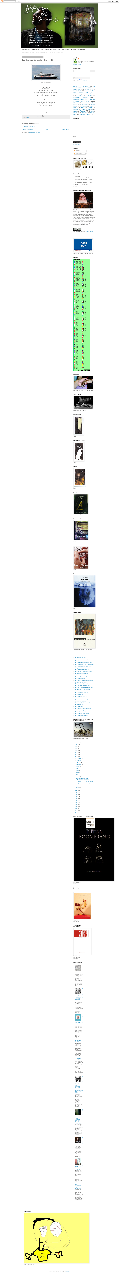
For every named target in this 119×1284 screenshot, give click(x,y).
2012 (76, 804)
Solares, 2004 (65, 49)
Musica (82, 107)
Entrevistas (76, 97)
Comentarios (78, 153)
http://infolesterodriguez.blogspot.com (83, 671)
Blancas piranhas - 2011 (28, 52)
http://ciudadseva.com (80, 698)
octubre (78, 762)
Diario (79, 95)
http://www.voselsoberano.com (82, 673)
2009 (76, 810)
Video (88, 114)
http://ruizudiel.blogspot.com (81, 710)
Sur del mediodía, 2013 (41, 52)
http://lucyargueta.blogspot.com (82, 669)
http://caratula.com (79, 706)
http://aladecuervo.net (80, 678)
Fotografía (87, 97)
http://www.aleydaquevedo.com (82, 676)
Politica (92, 111)
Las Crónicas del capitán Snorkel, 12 (84, 781)
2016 (76, 796)
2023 (76, 750)
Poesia (75, 111)
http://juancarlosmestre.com (81, 696)
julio (77, 768)
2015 (76, 798)
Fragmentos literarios (78, 99)
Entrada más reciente (28, 129)
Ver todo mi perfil (77, 64)
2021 (76, 754)
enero (77, 787)
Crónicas (78, 93)
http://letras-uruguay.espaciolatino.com (84, 680)
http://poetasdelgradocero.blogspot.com (84, 664)
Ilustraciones (86, 103)
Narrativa (75, 109)
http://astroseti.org (79, 704)
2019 (76, 790)
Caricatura (87, 90)
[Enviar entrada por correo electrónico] (43, 115)
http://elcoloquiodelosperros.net (82, 703)
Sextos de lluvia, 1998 (37, 49)
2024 (76, 748)
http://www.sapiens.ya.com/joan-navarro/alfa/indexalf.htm (82, 700)
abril (77, 774)
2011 (76, 806)
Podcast (89, 109)
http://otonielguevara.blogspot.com (83, 711)
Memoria (84, 104)
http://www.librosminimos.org (81, 692)
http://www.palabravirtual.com (82, 691)
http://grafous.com (79, 668)
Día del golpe (78, 1058)
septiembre (79, 764)
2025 (76, 746)
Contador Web (76, 144)
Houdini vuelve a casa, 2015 (56, 52)
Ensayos (90, 95)
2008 (76, 812)
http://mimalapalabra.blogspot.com (83, 666)
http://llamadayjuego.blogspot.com (83, 708)
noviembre (79, 760)
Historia (75, 103)
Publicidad (84, 112)
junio (77, 770)
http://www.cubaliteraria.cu (81, 682)
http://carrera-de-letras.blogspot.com (83, 659)
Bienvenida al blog (89, 89)
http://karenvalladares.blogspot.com (83, 662)
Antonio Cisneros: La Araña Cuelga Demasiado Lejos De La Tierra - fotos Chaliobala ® (79, 1116)
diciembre (78, 758)
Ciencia (81, 92)
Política (75, 112)
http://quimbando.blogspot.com (82, 660)
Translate (85, 80)
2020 (76, 756)
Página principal (26, 49)
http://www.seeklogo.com (80, 657)
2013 (76, 802)
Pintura (83, 109)
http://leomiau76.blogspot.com (82, 713)
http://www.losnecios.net (80, 694)
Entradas (77, 150)
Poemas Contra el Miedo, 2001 (52, 49)
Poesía (28, 117)
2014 (76, 800)
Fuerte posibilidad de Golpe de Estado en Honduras (79, 1186)
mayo (77, 772)
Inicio (47, 129)
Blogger (68, 1271)
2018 (76, 792)
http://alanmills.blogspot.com (81, 715)
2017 (76, 794)
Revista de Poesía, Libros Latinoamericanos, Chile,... (83, 779)
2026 (76, 744)
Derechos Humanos (89, 94)
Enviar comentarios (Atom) (35, 132)
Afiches (75, 86)
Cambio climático (77, 90)
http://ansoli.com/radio (80, 675)
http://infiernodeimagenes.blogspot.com (84, 687)
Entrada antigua (65, 129)
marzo (77, 776)
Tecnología (82, 114)
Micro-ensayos (84, 106)
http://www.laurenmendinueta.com (83, 689)
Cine (87, 92)
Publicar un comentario (29, 126)
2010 (76, 808)
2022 (76, 752)
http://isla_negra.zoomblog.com (82, 685)
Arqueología (85, 86)
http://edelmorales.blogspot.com (82, 684)
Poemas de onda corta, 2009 (78, 49)
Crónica (93, 92)
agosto (78, 766)
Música (90, 107)
